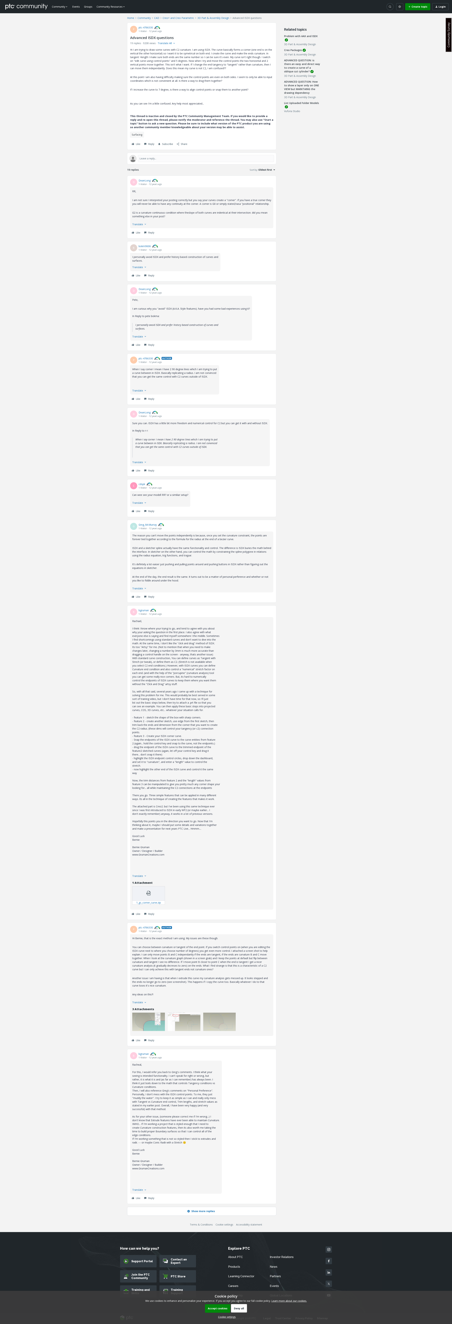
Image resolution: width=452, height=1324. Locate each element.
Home (130, 18)
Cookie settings (224, 1224)
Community (144, 18)
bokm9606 (145, 246)
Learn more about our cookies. (289, 1300)
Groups (88, 6)
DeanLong (145, 180)
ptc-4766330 (146, 27)
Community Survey (449, 34)
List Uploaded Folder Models (301, 103)
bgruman (144, 610)
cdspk (142, 484)
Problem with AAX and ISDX (301, 36)
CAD (156, 18)
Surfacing (137, 134)
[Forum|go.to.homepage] (26, 6)
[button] (417, 6)
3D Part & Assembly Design (213, 18)
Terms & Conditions (201, 1224)
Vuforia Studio (292, 111)
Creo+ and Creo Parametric (178, 18)
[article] (201, 207)
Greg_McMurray (148, 524)
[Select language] (399, 6)
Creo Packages (293, 50)
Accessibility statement (249, 1224)
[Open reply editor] (201, 158)
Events (76, 6)
